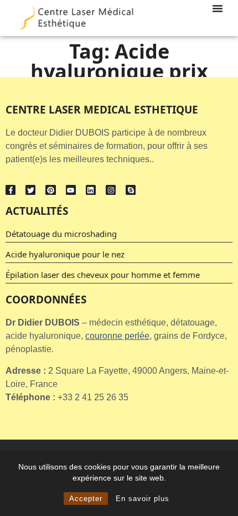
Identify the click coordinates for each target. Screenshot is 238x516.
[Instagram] (111, 190)
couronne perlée (117, 335)
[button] (217, 8)
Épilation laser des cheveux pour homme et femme (103, 274)
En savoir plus (142, 498)
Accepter (85, 498)
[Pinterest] (50, 190)
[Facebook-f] (10, 190)
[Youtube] (71, 190)
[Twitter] (30, 190)
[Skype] (131, 190)
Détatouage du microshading (61, 233)
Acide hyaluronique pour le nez (65, 254)
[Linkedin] (91, 190)
